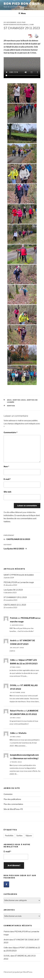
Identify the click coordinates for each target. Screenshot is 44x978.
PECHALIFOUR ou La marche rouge (19, 582)
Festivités (9, 836)
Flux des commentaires (13, 804)
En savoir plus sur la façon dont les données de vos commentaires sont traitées (22, 518)
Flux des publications (12, 799)
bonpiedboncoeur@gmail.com (19, 24)
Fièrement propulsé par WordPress (18, 972)
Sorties (11, 406)
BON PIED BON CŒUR (22, 3)
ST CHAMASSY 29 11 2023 (15, 597)
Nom (6, 466)
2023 (9, 400)
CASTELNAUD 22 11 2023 (15, 605)
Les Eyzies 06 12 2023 (13, 590)
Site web (7, 492)
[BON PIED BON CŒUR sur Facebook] (6, 884)
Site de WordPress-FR (13, 809)
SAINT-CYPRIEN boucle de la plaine (19, 575)
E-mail (7, 479)
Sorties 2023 (19, 400)
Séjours (29, 836)
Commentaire (10, 432)
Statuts (22, 733)
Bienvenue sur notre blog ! (25, 758)
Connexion (8, 794)
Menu (23, 13)
